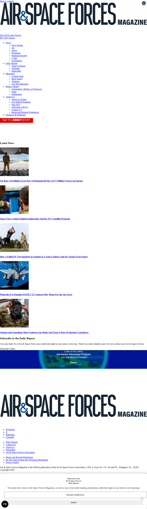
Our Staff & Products (21, 102)
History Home (12, 86)
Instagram (10, 434)
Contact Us (16, 109)
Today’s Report (18, 66)
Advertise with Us (19, 107)
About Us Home (19, 99)
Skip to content (7, 1)
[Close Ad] (142, 498)
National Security (19, 55)
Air (12, 48)
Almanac (15, 81)
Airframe (15, 68)
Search (18, 35)
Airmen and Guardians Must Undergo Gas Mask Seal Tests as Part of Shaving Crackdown (44, 332)
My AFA (4, 38)
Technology (16, 61)
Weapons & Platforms (16, 115)
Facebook (10, 429)
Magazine (10, 73)
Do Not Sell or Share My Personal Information (27, 460)
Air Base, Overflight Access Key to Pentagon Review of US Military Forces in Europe (41, 181)
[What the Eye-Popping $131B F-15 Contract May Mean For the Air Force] (14, 289)
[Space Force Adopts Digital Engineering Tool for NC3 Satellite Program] (14, 213)
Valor (13, 91)
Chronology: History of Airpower (26, 89)
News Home (17, 45)
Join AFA (4, 35)
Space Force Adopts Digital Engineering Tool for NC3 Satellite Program (35, 219)
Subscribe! (16, 71)
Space (14, 50)
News (8, 43)
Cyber (14, 58)
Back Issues (16, 79)
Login (11, 35)
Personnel (15, 53)
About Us (10, 97)
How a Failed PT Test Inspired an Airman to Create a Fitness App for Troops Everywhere (44, 257)
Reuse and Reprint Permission (25, 112)
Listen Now (73, 367)
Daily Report (12, 63)
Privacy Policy (12, 462)
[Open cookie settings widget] (4, 504)
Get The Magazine (19, 84)
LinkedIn (10, 437)
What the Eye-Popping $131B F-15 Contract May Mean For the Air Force (36, 294)
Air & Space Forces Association (20, 452)
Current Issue (17, 76)
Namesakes (16, 94)
